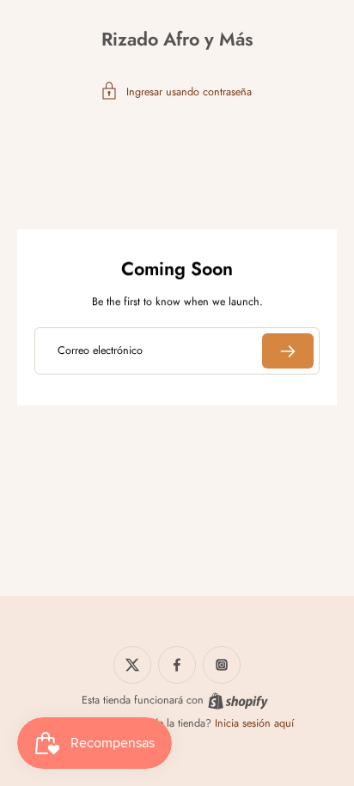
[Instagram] (222, 665)
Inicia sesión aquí (254, 723)
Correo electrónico (100, 350)
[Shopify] (238, 701)
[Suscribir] (288, 351)
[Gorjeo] (132, 665)
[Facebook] (177, 665)
